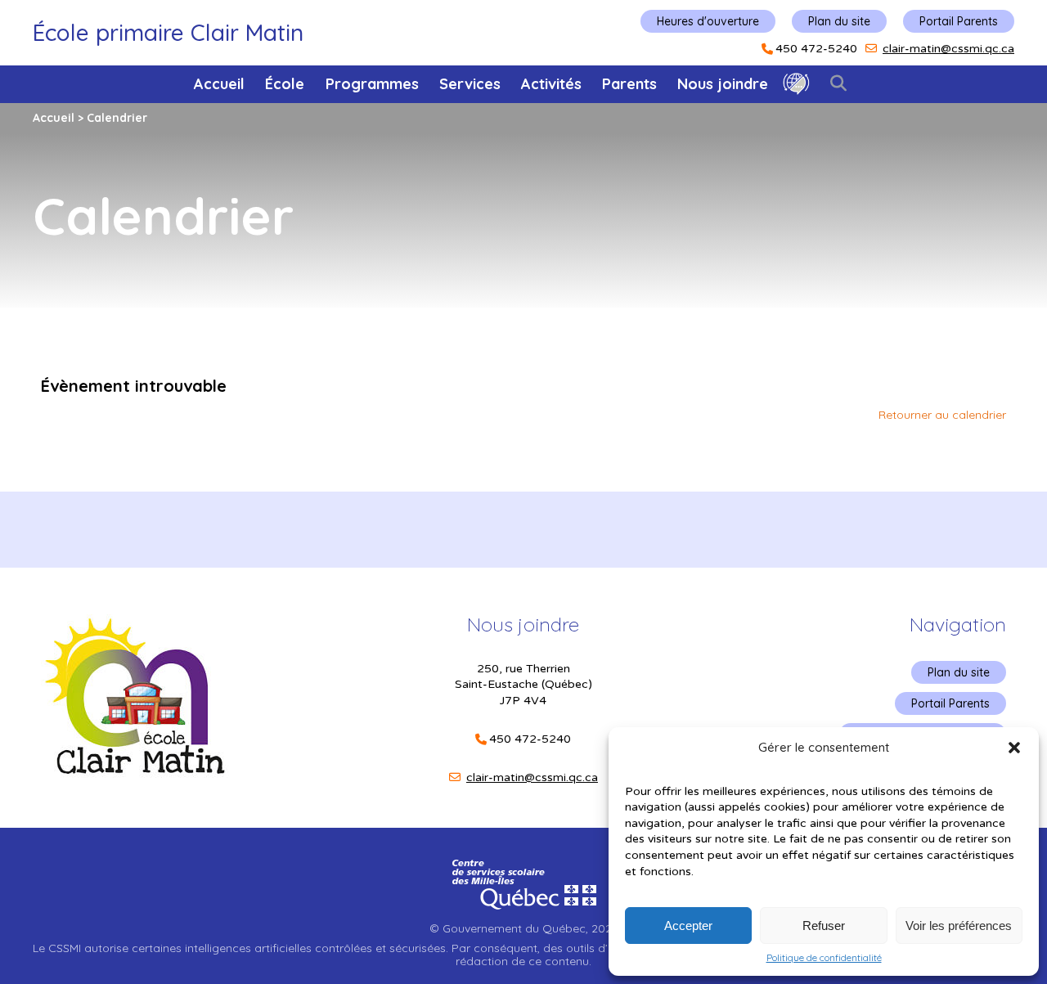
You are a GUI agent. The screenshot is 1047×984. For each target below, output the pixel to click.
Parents (629, 83)
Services (470, 83)
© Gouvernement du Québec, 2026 (523, 928)
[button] (1014, 747)
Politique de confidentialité (824, 958)
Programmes (372, 83)
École (284, 83)
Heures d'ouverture (708, 21)
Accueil (219, 83)
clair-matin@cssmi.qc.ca (948, 49)
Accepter (688, 925)
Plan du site (839, 21)
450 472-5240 (816, 49)
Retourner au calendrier (942, 414)
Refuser (823, 925)
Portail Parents (958, 21)
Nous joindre (722, 83)
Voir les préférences (958, 925)
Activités (551, 83)
